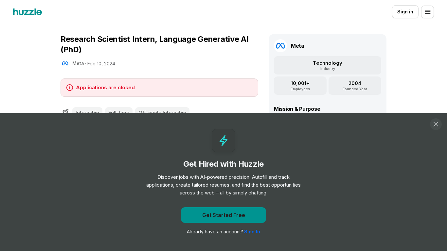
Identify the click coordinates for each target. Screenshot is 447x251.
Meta (78, 63)
